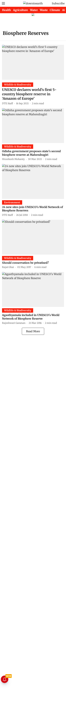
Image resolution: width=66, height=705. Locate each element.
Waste (44, 10)
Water (34, 10)
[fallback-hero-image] (33, 62)
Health (6, 10)
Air (64, 10)
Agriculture (20, 10)
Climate (55, 10)
